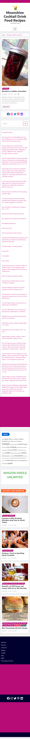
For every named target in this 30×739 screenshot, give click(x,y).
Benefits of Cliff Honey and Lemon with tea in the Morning (14, 587)
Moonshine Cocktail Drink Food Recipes (15, 16)
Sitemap (3, 650)
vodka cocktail (17, 460)
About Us (3, 645)
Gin (23, 450)
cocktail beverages (13, 444)
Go (25, 123)
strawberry (23, 458)
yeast (10, 463)
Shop (2, 655)
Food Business (20, 450)
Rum (20, 458)
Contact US (4, 647)
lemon (24, 453)
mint (13, 456)
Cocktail (5, 444)
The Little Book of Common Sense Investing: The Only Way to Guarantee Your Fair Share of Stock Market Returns (14, 296)
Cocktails (4, 447)
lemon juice (5, 456)
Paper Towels (5, 261)
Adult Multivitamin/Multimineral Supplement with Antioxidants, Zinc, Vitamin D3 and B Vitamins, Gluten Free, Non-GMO (15, 239)
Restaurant (16, 458)
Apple (3, 439)
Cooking (13, 447)
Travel (7, 460)
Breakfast (4, 441)
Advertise (3, 642)
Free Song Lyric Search (7, 661)
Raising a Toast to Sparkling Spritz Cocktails (13, 554)
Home (3, 35)
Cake (15, 441)
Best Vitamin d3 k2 (7, 228)
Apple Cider (8, 439)
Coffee (8, 447)
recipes (12, 458)
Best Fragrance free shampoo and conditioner (14, 218)
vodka (12, 460)
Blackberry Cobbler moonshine (14, 35)
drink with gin (5, 450)
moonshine (18, 456)
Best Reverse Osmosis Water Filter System (13, 214)
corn (17, 447)
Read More (6, 106)
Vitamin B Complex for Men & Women (12, 233)
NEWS (2, 658)
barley (13, 439)
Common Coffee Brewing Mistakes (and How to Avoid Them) (13, 520)
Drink (20, 447)
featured (10, 450)
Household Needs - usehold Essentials (12, 246)
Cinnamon (19, 441)
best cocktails (19, 439)
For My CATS (5, 251)
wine (6, 463)
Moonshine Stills (7, 458)
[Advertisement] (15, 412)
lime (10, 456)
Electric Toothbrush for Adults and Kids (12, 276)
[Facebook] (8, 114)
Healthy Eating (14, 453)
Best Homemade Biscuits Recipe (14, 628)
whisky (23, 460)
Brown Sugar (10, 441)
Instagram (19, 453)
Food (14, 450)
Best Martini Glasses (7, 132)
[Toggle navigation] (15, 29)
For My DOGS (5, 256)
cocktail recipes (22, 444)
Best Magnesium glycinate (9, 223)
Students (3, 460)
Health (7, 453)
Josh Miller (4, 94)
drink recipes (24, 447)
